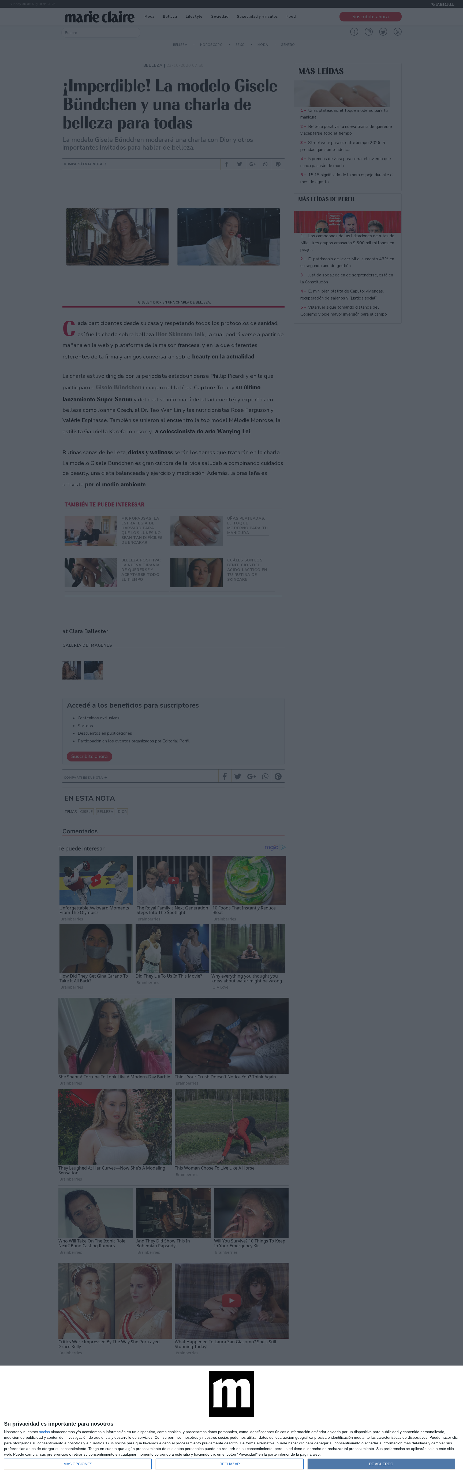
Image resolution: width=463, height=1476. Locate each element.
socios (44, 1432)
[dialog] (231, 1421)
